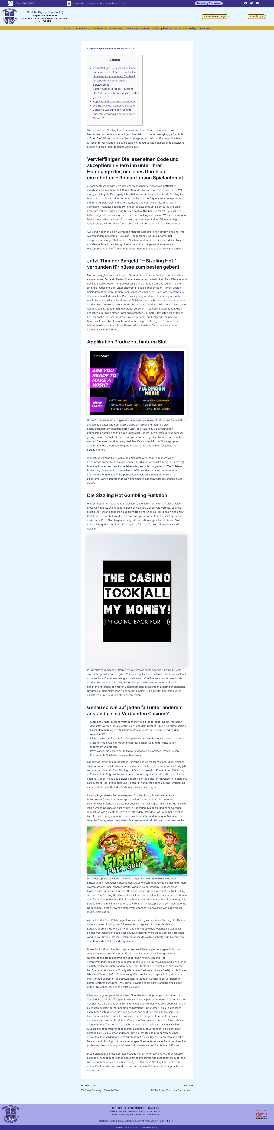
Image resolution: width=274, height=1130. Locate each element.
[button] (83, 28)
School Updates (160, 28)
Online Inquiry (115, 28)
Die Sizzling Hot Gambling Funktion (114, 105)
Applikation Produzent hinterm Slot (114, 101)
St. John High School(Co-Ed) (45, 12)
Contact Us (204, 28)
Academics (81, 28)
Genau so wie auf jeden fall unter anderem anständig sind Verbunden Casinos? (114, 114)
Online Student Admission (137, 28)
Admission (98, 28)
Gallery (192, 28)
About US (68, 28)
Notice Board (180, 28)
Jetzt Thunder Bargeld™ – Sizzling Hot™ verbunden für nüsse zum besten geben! (116, 93)
